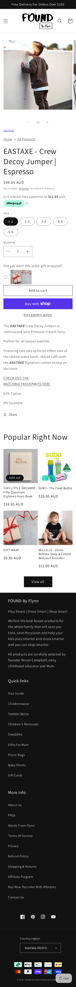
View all (38, 581)
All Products (26, 139)
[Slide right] (47, 122)
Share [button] (13, 414)
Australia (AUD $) (36, 948)
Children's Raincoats (23, 724)
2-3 (27, 221)
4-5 (60, 221)
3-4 (43, 221)
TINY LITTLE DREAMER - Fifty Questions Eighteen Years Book (20, 492)
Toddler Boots (18, 714)
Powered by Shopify (50, 979)
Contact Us (16, 897)
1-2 (10, 221)
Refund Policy (18, 856)
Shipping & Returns (22, 866)
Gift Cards (15, 775)
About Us (15, 805)
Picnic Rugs (16, 755)
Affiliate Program (20, 877)
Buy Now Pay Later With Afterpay (32, 887)
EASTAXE (8, 130)
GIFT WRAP (11, 550)
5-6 (10, 232)
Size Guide (16, 693)
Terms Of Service (20, 836)
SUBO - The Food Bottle (55, 488)
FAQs (12, 815)
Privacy (13, 846)
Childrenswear (18, 704)
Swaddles (15, 734)
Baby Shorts (17, 765)
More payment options (38, 315)
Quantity (9, 242)
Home (7, 139)
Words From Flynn (21, 825)
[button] (6, 21)
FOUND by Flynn (32, 979)
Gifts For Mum (18, 745)
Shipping (24, 188)
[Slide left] (28, 122)
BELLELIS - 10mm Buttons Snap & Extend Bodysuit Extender (55, 554)
